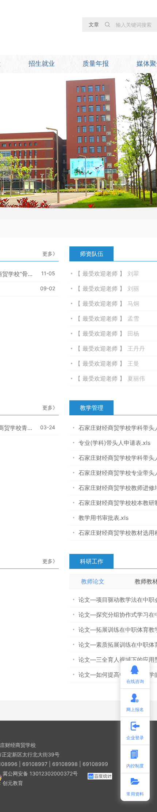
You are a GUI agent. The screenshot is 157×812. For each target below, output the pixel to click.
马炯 (133, 303)
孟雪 (133, 318)
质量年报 (96, 63)
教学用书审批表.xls (103, 517)
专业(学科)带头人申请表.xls (114, 442)
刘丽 (133, 288)
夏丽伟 (136, 378)
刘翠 (133, 273)
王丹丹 (136, 348)
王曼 (133, 363)
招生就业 (41, 63)
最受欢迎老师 (101, 273)
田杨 (133, 333)
